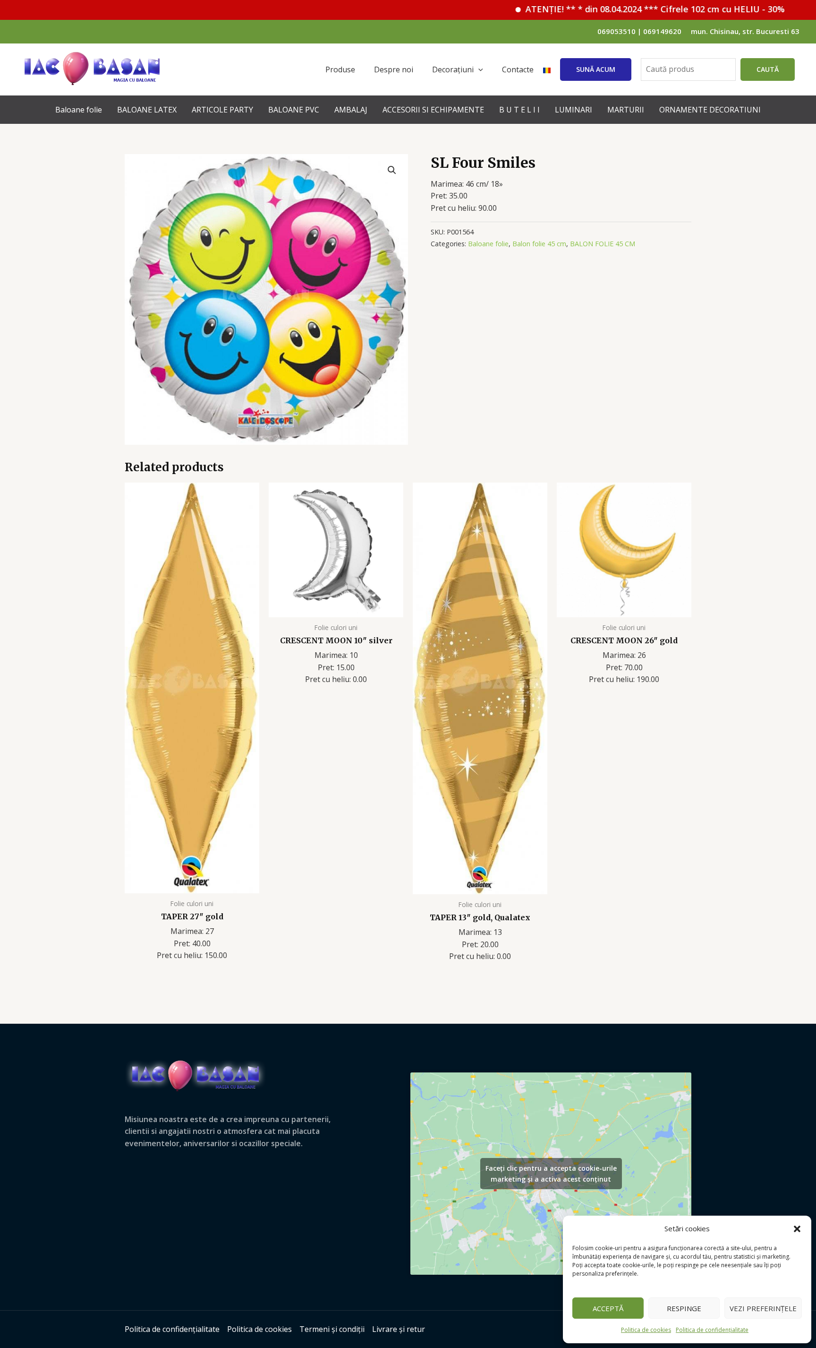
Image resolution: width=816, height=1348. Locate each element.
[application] (478, 69)
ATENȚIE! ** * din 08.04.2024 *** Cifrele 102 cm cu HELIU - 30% (620, 9)
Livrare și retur (398, 1329)
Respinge (684, 1308)
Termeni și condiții (332, 1329)
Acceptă (608, 1308)
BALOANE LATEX (147, 109)
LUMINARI (573, 109)
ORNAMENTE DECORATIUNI (710, 109)
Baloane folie (78, 109)
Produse (340, 69)
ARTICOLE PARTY (222, 109)
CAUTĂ (767, 69)
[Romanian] (547, 69)
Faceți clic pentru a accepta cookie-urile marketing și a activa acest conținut (551, 1174)
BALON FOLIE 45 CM (602, 243)
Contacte (518, 69)
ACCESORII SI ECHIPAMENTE (433, 109)
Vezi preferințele (763, 1308)
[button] (797, 1229)
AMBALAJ (350, 109)
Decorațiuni (453, 69)
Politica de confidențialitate (712, 1330)
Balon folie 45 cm (539, 243)
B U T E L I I (519, 109)
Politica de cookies (646, 1330)
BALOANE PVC (293, 109)
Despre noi (393, 69)
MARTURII (625, 109)
